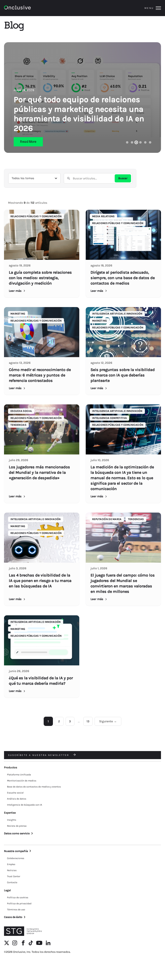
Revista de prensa (17, 825)
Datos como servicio (17, 833)
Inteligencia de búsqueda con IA (24, 804)
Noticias (11, 870)
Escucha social (15, 792)
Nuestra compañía (16, 851)
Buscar (122, 178)
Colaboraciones (15, 858)
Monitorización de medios (21, 780)
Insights (11, 819)
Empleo (11, 864)
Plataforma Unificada (19, 774)
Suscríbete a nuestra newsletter (39, 755)
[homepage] (28, 8)
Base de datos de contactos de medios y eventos (34, 786)
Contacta (12, 882)
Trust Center (13, 876)
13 (88, 721)
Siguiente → (108, 721)
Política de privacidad (19, 903)
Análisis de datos (16, 798)
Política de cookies (17, 897)
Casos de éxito (13, 917)
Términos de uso (16, 909)
